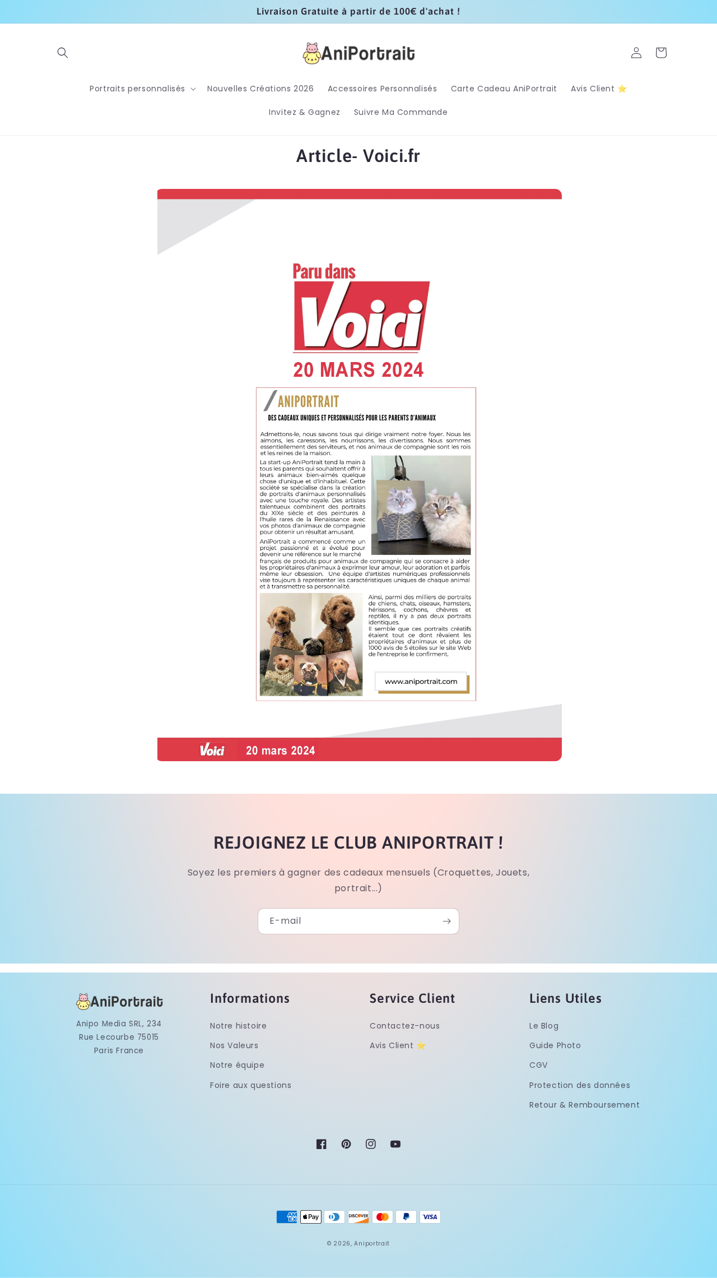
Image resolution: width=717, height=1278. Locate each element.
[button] (62, 52)
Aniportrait (372, 1243)
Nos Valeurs (234, 1045)
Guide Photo (555, 1045)
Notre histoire (238, 1025)
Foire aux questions (250, 1085)
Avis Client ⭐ (398, 1045)
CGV (538, 1065)
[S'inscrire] (446, 921)
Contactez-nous (405, 1025)
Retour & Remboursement (584, 1104)
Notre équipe (237, 1065)
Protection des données (579, 1085)
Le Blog (543, 1025)
